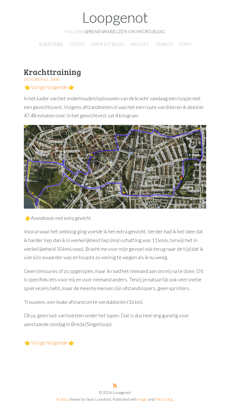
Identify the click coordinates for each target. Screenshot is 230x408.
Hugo (142, 399)
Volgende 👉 (61, 87)
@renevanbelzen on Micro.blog (125, 31)
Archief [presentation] (140, 44)
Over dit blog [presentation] (107, 44)
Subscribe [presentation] (51, 44)
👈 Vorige (35, 87)
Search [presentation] (164, 44)
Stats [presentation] (185, 44)
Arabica (62, 399)
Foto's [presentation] (77, 44)
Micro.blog (164, 399)
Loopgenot (115, 17)
